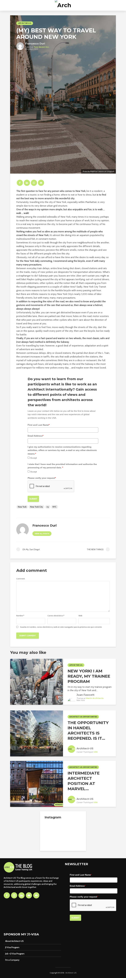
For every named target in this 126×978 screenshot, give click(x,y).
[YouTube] (29, 895)
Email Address (35, 436)
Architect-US (70, 973)
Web (80, 616)
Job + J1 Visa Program (14, 953)
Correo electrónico (55, 616)
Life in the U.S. (24, 23)
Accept (33, 458)
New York (22, 506)
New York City (36, 506)
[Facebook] (7, 895)
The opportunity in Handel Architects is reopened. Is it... (88, 730)
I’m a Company (12, 960)
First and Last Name (38, 425)
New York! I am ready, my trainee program (89, 676)
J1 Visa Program (12, 947)
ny (48, 506)
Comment (20, 579)
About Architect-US (14, 941)
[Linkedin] (21, 895)
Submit (33, 499)
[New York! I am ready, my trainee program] (36, 681)
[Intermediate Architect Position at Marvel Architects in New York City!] (36, 783)
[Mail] (36, 895)
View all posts (42, 534)
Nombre (20, 616)
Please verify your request (42, 478)
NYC (55, 506)
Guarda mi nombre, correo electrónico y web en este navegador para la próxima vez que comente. (61, 627)
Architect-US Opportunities (83, 717)
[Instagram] (14, 895)
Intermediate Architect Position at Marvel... (84, 781)
